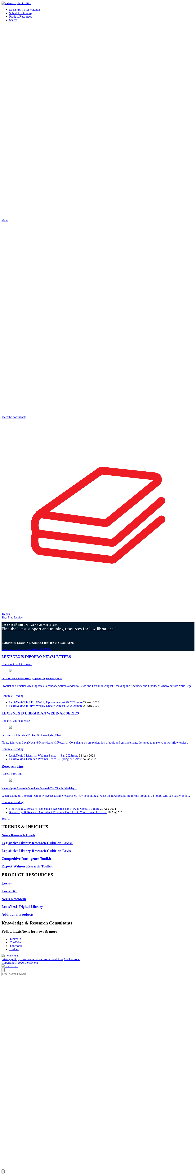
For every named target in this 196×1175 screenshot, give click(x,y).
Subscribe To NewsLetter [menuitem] (24, 9)
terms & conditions (51, 959)
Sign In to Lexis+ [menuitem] (12, 617)
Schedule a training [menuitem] (20, 13)
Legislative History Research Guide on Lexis (36, 851)
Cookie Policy (72, 959)
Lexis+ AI (9, 891)
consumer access (30, 959)
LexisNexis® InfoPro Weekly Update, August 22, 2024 (45, 705)
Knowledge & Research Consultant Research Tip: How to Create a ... (54, 808)
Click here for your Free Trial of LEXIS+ (26, 649)
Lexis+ (7, 883)
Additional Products (17, 914)
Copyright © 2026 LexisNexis (20, 962)
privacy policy (10, 959)
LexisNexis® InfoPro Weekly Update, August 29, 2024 (45, 702)
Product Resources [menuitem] (20, 16)
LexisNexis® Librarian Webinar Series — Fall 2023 (43, 755)
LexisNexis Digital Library (22, 907)
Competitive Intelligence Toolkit (26, 859)
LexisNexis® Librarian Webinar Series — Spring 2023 (45, 759)
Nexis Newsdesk (14, 899)
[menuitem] (13, 20)
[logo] (9, 3)
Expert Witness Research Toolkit (27, 866)
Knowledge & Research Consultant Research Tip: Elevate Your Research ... (58, 812)
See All (6, 818)
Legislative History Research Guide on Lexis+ (37, 843)
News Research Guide (18, 835)
